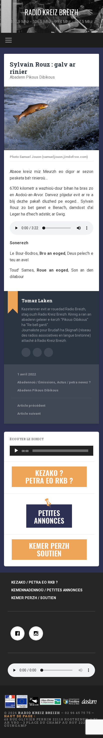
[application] (51, 451)
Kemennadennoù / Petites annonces (46, 590)
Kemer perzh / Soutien (33, 598)
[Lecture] (16, 450)
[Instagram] (37, 633)
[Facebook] (18, 633)
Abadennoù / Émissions (36, 382)
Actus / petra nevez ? (74, 382)
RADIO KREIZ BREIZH (51, 12)
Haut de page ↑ (20, 716)
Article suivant (28, 413)
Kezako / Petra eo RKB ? (34, 582)
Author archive (26, 352)
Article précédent (31, 405)
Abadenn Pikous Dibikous (32, 77)
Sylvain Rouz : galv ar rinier (43, 68)
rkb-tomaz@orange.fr (48, 352)
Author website (37, 352)
